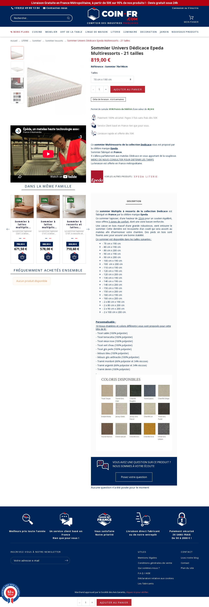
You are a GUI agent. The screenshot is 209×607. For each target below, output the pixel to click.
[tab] (134, 201)
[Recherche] (68, 18)
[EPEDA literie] (97, 176)
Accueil (13, 40)
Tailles (94, 72)
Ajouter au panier (128, 89)
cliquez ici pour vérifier (137, 592)
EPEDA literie (146, 176)
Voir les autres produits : (118, 176)
